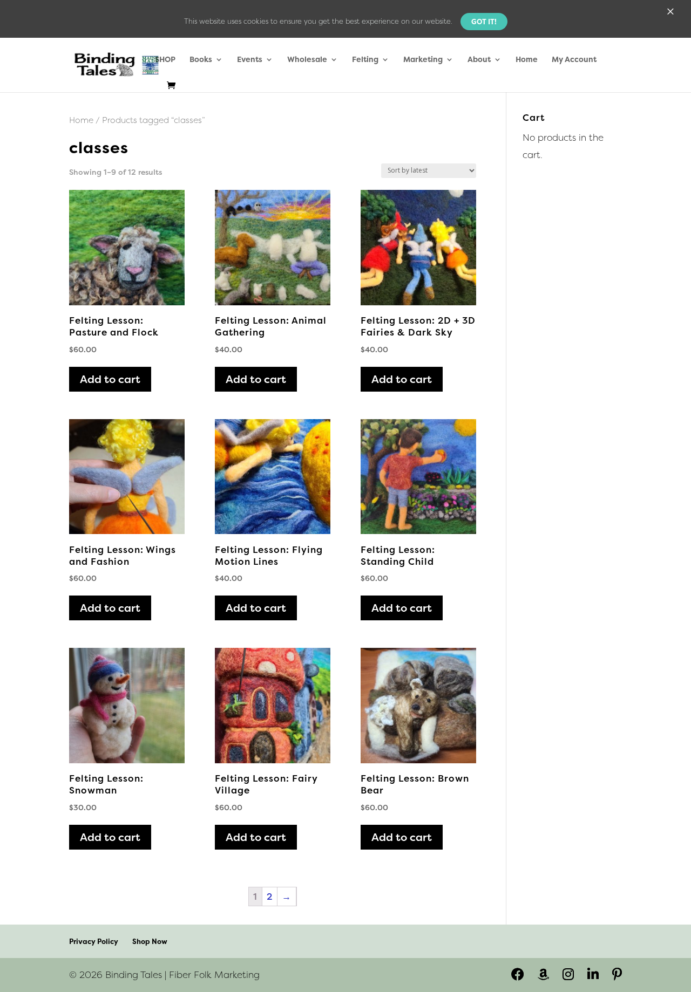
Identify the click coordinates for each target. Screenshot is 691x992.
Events (249, 60)
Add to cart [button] (110, 379)
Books (200, 60)
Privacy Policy (93, 941)
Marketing (423, 60)
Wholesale (307, 60)
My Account (574, 60)
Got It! (484, 21)
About (479, 60)
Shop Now (149, 941)
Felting (365, 60)
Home (527, 60)
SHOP (165, 60)
